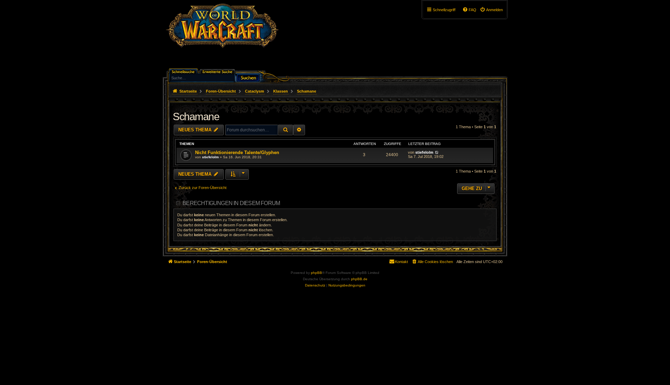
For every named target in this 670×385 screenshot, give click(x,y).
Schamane (196, 116)
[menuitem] (491, 10)
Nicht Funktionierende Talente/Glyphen (237, 152)
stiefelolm (210, 157)
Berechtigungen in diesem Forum (231, 203)
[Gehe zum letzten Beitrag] (436, 152)
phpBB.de (359, 279)
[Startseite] (222, 36)
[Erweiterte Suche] (218, 71)
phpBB (316, 273)
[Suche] (248, 77)
